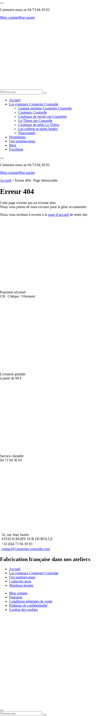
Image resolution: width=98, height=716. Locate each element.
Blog (12, 145)
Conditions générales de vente (30, 601)
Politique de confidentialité (28, 605)
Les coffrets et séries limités (38, 129)
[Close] (2, 710)
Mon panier (26, 17)
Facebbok (16, 149)
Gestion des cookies (23, 609)
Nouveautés (26, 133)
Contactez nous (20, 581)
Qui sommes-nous (22, 141)
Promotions (17, 137)
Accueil (14, 100)
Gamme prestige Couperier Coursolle (45, 108)
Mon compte (9, 17)
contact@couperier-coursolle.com (26, 549)
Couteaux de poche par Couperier (42, 116)
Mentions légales (21, 585)
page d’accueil (58, 215)
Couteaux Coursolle (32, 112)
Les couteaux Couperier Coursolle (33, 104)
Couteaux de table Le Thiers (38, 125)
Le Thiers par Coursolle (35, 121)
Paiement (15, 597)
